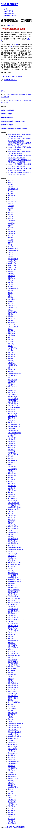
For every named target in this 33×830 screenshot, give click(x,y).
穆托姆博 (11, 316)
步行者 (11, 195)
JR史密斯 (11, 545)
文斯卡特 (11, 757)
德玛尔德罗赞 (13, 573)
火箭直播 (12, 490)
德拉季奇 (11, 672)
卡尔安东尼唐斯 (14, 426)
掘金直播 (12, 488)
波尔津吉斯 (12, 594)
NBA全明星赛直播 (14, 581)
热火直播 (12, 486)
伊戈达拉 (11, 517)
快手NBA (11, 802)
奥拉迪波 (11, 770)
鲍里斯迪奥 (12, 541)
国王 (10, 225)
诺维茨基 (11, 331)
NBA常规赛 (13, 189)
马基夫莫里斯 (13, 685)
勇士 (11, 218)
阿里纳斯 (11, 806)
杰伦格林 (11, 600)
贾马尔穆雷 (12, 651)
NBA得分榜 (12, 261)
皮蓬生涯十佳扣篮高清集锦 (7, 110)
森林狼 (11, 231)
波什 (10, 367)
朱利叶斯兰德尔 (14, 587)
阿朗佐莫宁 (12, 740)
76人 (10, 240)
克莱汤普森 (12, 380)
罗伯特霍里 (12, 397)
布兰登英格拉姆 (14, 611)
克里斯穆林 (12, 706)
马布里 (11, 793)
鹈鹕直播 (12, 494)
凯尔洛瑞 (11, 560)
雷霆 (10, 229)
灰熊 (10, 244)
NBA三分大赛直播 (14, 732)
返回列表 (3, 91)
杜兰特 (11, 363)
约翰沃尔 (11, 721)
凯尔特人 (12, 201)
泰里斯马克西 (13, 653)
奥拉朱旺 (11, 276)
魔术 (10, 191)
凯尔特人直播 (13, 454)
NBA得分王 (12, 263)
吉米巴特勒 (12, 628)
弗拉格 (11, 783)
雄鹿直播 (12, 445)
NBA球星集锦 (14, 505)
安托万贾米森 (13, 526)
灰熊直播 (11, 462)
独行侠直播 (12, 439)
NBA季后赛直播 (14, 507)
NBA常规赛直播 (14, 433)
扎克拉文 (11, 657)
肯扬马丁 (11, 369)
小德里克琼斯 (13, 683)
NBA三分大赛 (13, 734)
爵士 (10, 197)
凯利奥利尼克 (13, 687)
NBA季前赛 (13, 430)
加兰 (10, 817)
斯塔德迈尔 (12, 759)
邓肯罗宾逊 (12, 645)
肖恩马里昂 (12, 414)
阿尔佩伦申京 (13, 596)
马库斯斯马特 (13, 609)
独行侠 (15, 44)
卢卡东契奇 (12, 428)
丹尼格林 (11, 524)
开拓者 (11, 233)
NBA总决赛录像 (9, 13)
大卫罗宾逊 (12, 312)
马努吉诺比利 (13, 327)
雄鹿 (10, 214)
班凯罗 (11, 812)
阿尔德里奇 (12, 500)
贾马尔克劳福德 (14, 407)
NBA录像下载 (13, 787)
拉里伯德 (11, 566)
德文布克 (11, 520)
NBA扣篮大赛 (13, 738)
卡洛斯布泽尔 (13, 647)
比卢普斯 (11, 320)
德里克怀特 (12, 670)
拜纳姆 (11, 358)
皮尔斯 (11, 339)
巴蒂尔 (11, 511)
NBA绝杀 (12, 800)
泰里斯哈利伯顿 (14, 602)
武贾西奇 (11, 354)
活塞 (10, 242)
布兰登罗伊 (12, 498)
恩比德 (11, 534)
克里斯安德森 (13, 405)
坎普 (10, 295)
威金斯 (11, 522)
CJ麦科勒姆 (12, 615)
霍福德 (11, 700)
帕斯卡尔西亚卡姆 (14, 562)
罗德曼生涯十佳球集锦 (6, 114)
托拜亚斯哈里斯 (14, 655)
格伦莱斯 (11, 715)
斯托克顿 (11, 305)
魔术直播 (11, 492)
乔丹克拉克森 (13, 632)
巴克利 (11, 278)
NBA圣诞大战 (13, 577)
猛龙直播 (11, 458)
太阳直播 (12, 447)
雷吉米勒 (11, 290)
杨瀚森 (11, 772)
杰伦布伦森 (12, 585)
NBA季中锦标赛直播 (15, 549)
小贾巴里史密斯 (14, 598)
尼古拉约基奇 (13, 528)
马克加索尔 (12, 753)
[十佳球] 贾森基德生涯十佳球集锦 (11, 76)
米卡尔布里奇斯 (14, 702)
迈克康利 (11, 636)
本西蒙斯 (11, 755)
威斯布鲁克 (12, 375)
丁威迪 (11, 704)
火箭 (11, 235)
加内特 (11, 341)
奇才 (10, 180)
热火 (11, 199)
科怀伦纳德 (12, 386)
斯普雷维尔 (12, 742)
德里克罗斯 (12, 392)
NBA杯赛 (12, 774)
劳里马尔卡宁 (13, 630)
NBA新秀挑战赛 (14, 725)
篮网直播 (12, 475)
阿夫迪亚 (11, 821)
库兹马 (11, 679)
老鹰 (10, 187)
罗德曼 (11, 297)
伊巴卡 (11, 513)
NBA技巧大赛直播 (14, 727)
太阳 (10, 237)
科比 (10, 257)
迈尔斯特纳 (12, 604)
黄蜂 (10, 182)
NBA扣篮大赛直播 (14, 736)
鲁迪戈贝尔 (12, 634)
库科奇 (11, 719)
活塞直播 (11, 450)
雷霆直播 (12, 473)
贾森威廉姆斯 (13, 776)
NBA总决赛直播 (14, 509)
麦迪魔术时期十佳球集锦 (7, 117)
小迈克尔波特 (13, 691)
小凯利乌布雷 (13, 662)
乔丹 (10, 254)
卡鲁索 (11, 681)
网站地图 (16, 827)
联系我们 (22, 827)
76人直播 (11, 452)
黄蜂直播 (11, 484)
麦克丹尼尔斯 (13, 823)
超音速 (11, 282)
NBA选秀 (12, 301)
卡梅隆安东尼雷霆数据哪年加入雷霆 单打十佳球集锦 (14, 128)
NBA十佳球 (11, 25)
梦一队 (11, 246)
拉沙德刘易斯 (13, 543)
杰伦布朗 (11, 271)
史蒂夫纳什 (12, 322)
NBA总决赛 (13, 250)
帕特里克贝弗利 (14, 666)
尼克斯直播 (12, 469)
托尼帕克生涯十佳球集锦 (7, 125)
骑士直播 (12, 479)
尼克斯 (11, 223)
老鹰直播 (11, 481)
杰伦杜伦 (11, 814)
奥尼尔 (11, 280)
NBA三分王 (12, 267)
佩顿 (10, 293)
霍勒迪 (11, 371)
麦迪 (10, 252)
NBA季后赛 (13, 248)
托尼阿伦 (11, 356)
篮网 (10, 46)
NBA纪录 (12, 797)
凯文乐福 (11, 551)
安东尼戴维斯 (13, 394)
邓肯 (10, 310)
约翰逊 (11, 274)
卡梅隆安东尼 (13, 390)
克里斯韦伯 (12, 747)
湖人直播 (12, 435)
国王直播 (11, 456)
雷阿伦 (11, 344)
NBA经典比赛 (13, 503)
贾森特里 (11, 411)
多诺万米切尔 (13, 698)
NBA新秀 (12, 558)
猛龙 (10, 208)
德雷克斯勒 (12, 299)
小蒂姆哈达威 (13, 592)
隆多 (10, 346)
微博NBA (12, 795)
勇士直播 (12, 437)
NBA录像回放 (9, 4)
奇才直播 (11, 477)
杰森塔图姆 (12, 583)
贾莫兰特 (11, 607)
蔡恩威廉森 (12, 613)
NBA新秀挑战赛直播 (15, 723)
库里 (10, 377)
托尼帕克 (11, 324)
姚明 (10, 789)
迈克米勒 (11, 418)
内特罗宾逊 (12, 409)
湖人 (11, 212)
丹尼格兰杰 (12, 768)
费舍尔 (11, 352)
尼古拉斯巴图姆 (14, 664)
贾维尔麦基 (12, 554)
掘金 (10, 184)
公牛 (10, 216)
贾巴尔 (11, 570)
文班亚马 (12, 515)
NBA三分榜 (12, 265)
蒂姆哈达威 (12, 713)
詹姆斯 (11, 333)
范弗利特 (11, 568)
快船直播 (12, 467)
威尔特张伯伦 (13, 708)
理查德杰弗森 (13, 401)
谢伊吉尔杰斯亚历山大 (16, 619)
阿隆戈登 (11, 530)
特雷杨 (11, 780)
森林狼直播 (12, 441)
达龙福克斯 (12, 694)
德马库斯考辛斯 (14, 564)
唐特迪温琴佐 (13, 640)
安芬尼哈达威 (13, 399)
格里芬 (11, 537)
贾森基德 (7, 80)
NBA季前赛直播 (14, 373)
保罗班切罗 (12, 660)
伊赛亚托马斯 (13, 778)
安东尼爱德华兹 (14, 424)
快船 (11, 227)
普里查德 (11, 785)
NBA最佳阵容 (13, 532)
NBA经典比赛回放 (10, 15)
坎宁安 (11, 791)
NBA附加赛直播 (14, 761)
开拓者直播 (12, 496)
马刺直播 (11, 471)
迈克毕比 (11, 420)
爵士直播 (11, 464)
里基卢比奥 (12, 649)
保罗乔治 (11, 384)
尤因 (10, 286)
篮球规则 (11, 766)
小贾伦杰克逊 (13, 269)
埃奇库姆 (11, 819)
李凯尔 (11, 638)
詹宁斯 (11, 808)
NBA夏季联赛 (13, 259)
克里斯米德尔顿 (14, 590)
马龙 (10, 303)
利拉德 (11, 335)
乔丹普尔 (11, 751)
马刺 (11, 206)
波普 (10, 677)
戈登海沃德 (12, 749)
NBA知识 (12, 556)
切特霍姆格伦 (13, 668)
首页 (5, 9)
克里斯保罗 (12, 388)
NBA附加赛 (12, 764)
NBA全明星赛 (13, 575)
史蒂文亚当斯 (13, 403)
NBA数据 (12, 307)
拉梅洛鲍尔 (12, 804)
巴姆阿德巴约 (13, 674)
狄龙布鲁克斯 (13, 617)
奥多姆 (11, 350)
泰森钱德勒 (12, 422)
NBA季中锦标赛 (14, 547)
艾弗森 (11, 314)
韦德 (10, 329)
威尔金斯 (11, 710)
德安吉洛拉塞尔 (14, 624)
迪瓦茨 (11, 717)
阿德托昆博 (12, 365)
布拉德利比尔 (13, 626)
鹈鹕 (10, 204)
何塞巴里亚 (12, 416)
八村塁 (11, 621)
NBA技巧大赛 (13, 730)
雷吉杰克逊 (12, 689)
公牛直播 (11, 443)
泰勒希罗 (11, 643)
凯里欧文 (11, 382)
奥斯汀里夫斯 (13, 696)
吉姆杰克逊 (12, 744)
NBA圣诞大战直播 (14, 579)
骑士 (10, 193)
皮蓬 (10, 284)
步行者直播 (12, 460)
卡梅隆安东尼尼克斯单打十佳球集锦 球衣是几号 (13, 121)
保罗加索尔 (12, 348)
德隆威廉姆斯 (13, 539)
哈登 (10, 337)
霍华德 (11, 360)
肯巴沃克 (11, 810)
